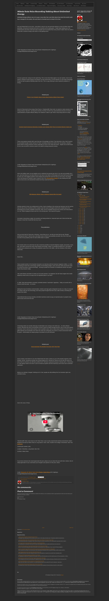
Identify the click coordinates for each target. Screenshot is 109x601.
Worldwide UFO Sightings (30, 5)
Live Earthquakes (69, 3)
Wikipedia (20, 444)
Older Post (71, 527)
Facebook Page (34, 3)
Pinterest (40, 3)
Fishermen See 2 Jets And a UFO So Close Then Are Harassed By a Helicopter (32, 558)
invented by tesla (25, 478)
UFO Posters (83, 5)
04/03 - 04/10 (81, 195)
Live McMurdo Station (41, 5)
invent (21, 478)
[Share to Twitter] (41, 477)
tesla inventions (38, 478)
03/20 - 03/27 (81, 210)
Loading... (79, 363)
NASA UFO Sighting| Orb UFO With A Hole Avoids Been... (85, 199)
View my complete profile (81, 30)
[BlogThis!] (39, 477)
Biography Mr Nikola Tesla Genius (30, 472)
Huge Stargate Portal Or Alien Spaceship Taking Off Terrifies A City (30, 552)
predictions (33, 478)
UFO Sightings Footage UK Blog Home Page (84, 133)
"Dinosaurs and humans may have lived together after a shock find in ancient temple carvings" (83, 158)
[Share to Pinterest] (43, 477)
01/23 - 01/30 (81, 219)
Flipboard (22, 3)
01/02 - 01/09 (81, 223)
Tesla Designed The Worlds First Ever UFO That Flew (45, 346)
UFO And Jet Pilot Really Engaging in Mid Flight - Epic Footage (29, 555)
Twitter (27, 3)
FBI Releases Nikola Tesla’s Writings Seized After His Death (45, 194)
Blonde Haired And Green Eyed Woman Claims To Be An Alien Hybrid (30, 564)
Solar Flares (69, 5)
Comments (80, 165)
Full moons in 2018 (61, 5)
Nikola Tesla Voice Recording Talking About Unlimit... (84, 197)
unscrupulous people (52, 178)
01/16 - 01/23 (81, 220)
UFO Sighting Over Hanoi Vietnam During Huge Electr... (85, 202)
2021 (79, 225)
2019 (79, 228)
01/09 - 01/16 (81, 222)
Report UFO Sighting (51, 5)
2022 (79, 194)
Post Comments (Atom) (26, 529)
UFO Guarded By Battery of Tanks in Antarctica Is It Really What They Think (31, 561)
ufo (43, 478)
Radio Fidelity (43, 472)
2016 (79, 232)
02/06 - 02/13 (81, 216)
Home (17, 3)
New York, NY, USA (24, 479)
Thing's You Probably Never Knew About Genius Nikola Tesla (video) (45, 97)
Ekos (48, 472)
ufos (45, 478)
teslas (42, 478)
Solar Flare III (76, 5)
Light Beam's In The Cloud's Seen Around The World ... (85, 204)
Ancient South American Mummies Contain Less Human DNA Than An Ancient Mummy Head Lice (45, 127)
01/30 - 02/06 (81, 217)
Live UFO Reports (60, 3)
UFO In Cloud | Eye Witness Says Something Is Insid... (84, 207)
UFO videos (80, 125)
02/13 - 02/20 (81, 214)
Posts (79, 163)
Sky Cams (84, 3)
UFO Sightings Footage (82, 21)
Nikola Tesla (30, 478)
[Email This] (38, 477)
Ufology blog (88, 123)
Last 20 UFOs (77, 3)
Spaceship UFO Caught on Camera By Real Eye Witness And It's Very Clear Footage (33, 546)
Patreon (45, 3)
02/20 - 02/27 (81, 213)
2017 (79, 231)
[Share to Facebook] (42, 477)
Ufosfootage (80, 138)
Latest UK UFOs (19, 5)
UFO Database (52, 3)
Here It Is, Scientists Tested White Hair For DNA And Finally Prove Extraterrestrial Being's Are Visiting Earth (37, 549)
